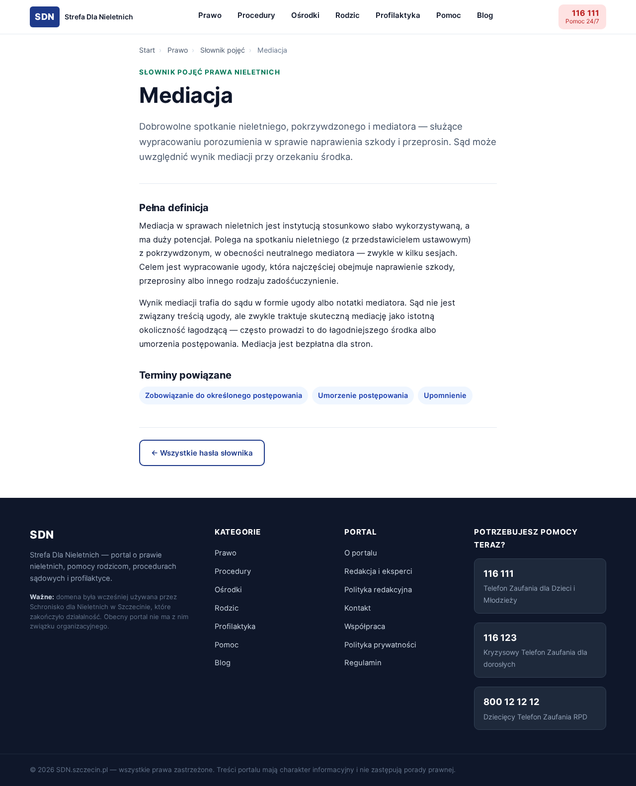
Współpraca (364, 626)
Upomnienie (445, 395)
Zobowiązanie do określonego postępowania (223, 395)
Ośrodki (305, 15)
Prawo (210, 15)
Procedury (256, 15)
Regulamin (363, 662)
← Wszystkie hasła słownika (202, 453)
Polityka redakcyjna (378, 589)
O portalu (360, 553)
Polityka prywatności (380, 644)
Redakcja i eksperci (378, 571)
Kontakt (357, 608)
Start (147, 50)
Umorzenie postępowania (363, 395)
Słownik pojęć (222, 50)
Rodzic (347, 15)
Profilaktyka (398, 15)
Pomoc (448, 15)
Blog (485, 15)
